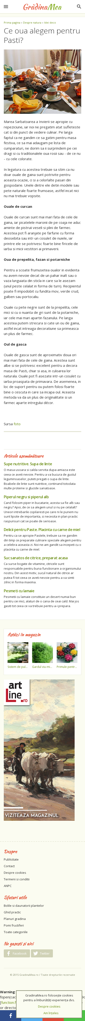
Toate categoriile (16, 932)
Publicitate (11, 859)
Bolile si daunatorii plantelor (24, 905)
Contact (9, 866)
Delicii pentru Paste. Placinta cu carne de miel (42, 529)
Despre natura (32, 22)
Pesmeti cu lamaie (19, 590)
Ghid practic (12, 912)
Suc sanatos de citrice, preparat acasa (36, 557)
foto (17, 423)
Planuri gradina (15, 919)
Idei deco (50, 22)
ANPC (8, 886)
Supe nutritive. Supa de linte (28, 463)
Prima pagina (12, 22)
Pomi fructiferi (14, 925)
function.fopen (12, 1002)
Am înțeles (51, 1013)
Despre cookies (15, 872)
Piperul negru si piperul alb (26, 496)
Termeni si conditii (17, 879)
